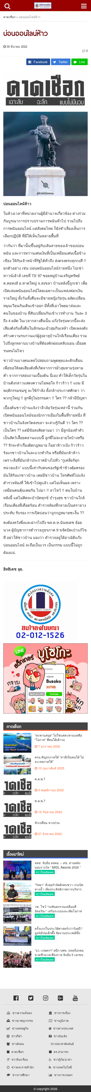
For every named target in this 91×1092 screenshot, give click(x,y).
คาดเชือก (9, 17)
